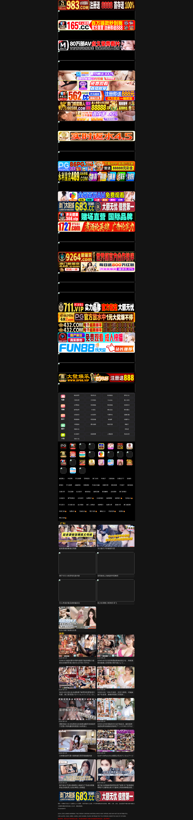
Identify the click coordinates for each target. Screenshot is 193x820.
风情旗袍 (76, 419)
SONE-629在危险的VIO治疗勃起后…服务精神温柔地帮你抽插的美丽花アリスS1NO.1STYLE (115, 725)
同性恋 (127, 429)
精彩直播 (114, 485)
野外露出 (126, 410)
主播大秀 (62, 492)
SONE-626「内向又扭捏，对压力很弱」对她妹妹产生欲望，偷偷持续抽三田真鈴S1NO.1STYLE (115, 694)
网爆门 (127, 424)
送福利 (129, 478)
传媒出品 (76, 429)
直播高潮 (105, 485)
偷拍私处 (88, 492)
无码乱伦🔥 (129, 498)
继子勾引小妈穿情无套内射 (69, 576)
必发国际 (114, 492)
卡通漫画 (76, 424)
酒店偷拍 (130, 485)
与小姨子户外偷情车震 (106, 548)
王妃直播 (70, 492)
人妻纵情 (110, 434)
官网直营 (87, 478)
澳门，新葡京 (90, 505)
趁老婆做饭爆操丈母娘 (67, 548)
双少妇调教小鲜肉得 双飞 (107, 603)
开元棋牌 (78, 478)
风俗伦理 (126, 434)
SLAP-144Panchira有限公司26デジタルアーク (115, 756)
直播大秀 (118, 505)
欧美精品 (110, 395)
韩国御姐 (93, 405)
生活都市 (76, 434)
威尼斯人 (62, 478)
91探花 (93, 410)
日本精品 (93, 400)
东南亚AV (127, 405)
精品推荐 (76, 395)
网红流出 (110, 410)
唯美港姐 (110, 405)
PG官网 (70, 478)
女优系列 (93, 415)
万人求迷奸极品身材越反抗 (69, 603)
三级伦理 (76, 400)
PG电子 (103, 478)
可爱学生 (110, 415)
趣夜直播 (96, 492)
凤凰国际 (86, 485)
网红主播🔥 (63, 518)
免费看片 (101, 505)
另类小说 (76, 439)
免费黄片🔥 (118, 498)
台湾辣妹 (76, 405)
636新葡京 (100, 498)
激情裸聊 (109, 498)
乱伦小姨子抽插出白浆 (67, 630)
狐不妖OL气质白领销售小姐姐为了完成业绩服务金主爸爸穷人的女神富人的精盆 (76, 786)
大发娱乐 (62, 498)
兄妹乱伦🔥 (83, 511)
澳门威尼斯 (127, 505)
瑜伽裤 (110, 419)
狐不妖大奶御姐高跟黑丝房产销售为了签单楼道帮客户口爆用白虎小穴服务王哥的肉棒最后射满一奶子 (116, 787)
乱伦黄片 (79, 492)
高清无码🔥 (112, 511)
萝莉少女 (126, 395)
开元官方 (62, 505)
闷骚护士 (126, 419)
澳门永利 (95, 478)
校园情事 (93, 434)
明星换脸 (93, 419)
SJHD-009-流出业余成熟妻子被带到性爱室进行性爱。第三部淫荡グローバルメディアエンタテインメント (77, 694)
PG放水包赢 (96, 485)
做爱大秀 (109, 505)
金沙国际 (80, 505)
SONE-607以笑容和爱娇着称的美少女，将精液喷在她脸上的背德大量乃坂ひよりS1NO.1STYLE (115, 662)
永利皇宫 (80, 498)
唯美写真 (110, 424)
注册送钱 (111, 478)
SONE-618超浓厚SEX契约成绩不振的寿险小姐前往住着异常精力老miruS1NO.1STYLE (76, 661)
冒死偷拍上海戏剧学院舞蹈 (108, 576)
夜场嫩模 (105, 492)
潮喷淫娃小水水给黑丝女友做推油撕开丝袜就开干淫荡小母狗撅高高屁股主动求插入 (77, 725)
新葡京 (61, 485)
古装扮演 (76, 415)
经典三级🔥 (63, 511)
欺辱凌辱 (76, 410)
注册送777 (120, 478)
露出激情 (93, 424)
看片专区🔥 (93, 511)
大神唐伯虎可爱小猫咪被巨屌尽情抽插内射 (75, 756)
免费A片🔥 (72, 511)
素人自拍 (126, 400)
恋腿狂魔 (126, 415)
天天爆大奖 (71, 505)
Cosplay (110, 400)
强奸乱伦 (93, 395)
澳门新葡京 (122, 492)
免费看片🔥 (90, 498)
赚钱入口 (103, 511)
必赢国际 (78, 485)
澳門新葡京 (71, 498)
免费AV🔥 (122, 511)
